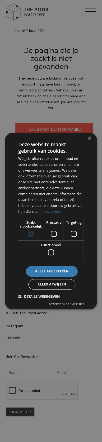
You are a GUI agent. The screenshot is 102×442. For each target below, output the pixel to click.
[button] (39, 296)
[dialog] (51, 221)
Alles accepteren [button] (52, 271)
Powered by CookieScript (66, 304)
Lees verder (51, 211)
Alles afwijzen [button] (51, 284)
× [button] (89, 138)
